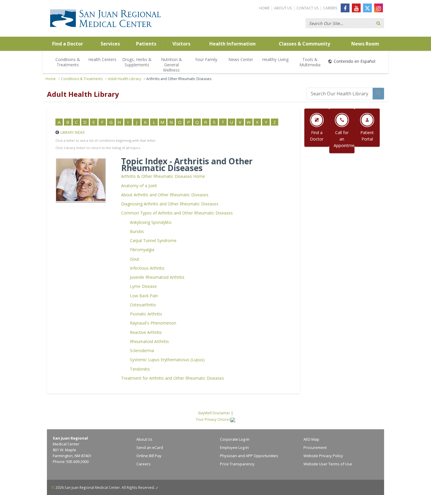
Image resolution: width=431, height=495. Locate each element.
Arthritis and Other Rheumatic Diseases (178, 78)
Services (110, 43)
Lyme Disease (143, 286)
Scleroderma (142, 350)
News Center (240, 59)
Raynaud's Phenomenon (153, 323)
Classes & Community (304, 43)
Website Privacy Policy (323, 455)
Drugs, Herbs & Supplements (137, 62)
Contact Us (307, 8)
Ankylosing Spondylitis (151, 222)
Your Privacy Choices (213, 419)
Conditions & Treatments (67, 62)
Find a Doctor (67, 43)
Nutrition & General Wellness (171, 65)
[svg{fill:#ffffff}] (367, 8)
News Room (365, 43)
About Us (283, 8)
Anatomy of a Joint (139, 185)
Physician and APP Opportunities (249, 455)
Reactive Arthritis (146, 332)
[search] (339, 93)
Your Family (206, 59)
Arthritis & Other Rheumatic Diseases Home (163, 176)
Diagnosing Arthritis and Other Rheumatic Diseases (169, 204)
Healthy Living (275, 59)
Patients (146, 43)
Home (264, 8)
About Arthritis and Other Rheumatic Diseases (164, 194)
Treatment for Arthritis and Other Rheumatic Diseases (172, 378)
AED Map (311, 439)
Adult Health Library (124, 78)
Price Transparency (237, 464)
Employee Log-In (234, 447)
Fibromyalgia (142, 249)
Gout (134, 259)
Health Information (232, 43)
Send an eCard (149, 447)
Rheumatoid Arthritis (149, 341)
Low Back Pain (144, 295)
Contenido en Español (354, 61)
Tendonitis (140, 369)
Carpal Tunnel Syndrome (153, 240)
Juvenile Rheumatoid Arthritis (157, 277)
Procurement (315, 447)
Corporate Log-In (235, 439)
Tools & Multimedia (309, 62)
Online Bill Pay (149, 455)
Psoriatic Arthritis (146, 314)
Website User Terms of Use (327, 464)
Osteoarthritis (143, 305)
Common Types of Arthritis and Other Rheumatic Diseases (177, 213)
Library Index (72, 132)
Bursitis (137, 231)
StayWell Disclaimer (214, 412)
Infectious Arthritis (147, 268)
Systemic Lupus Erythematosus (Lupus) (167, 359)
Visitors (181, 43)
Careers (330, 8)
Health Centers (102, 59)
